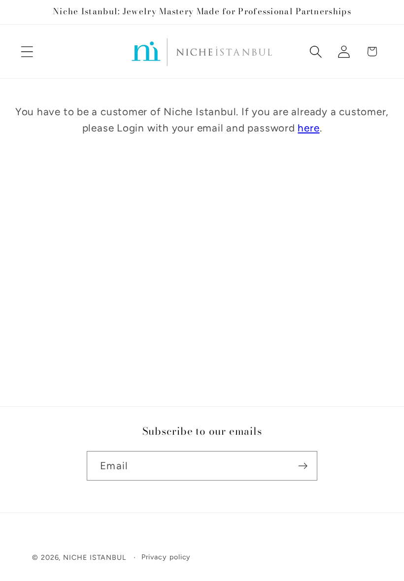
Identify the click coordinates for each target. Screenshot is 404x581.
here (308, 128)
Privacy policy (166, 556)
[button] (27, 51)
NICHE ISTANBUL (94, 557)
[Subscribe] (303, 466)
